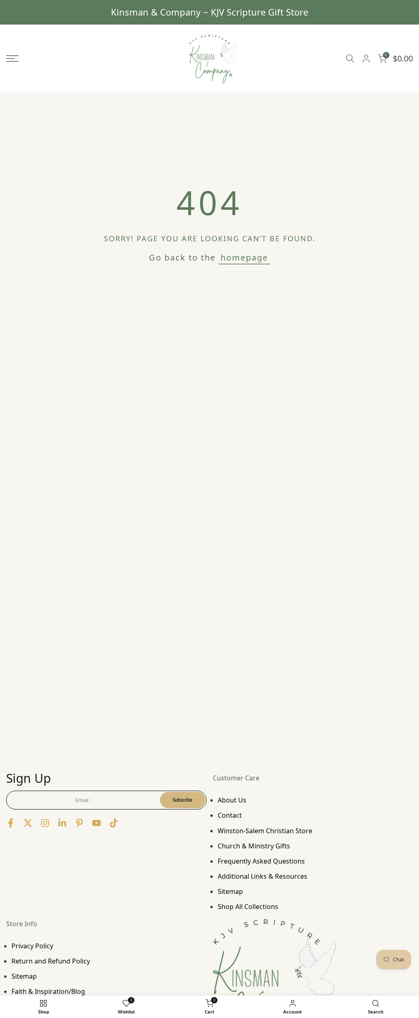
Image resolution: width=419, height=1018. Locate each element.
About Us (232, 800)
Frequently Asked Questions (261, 861)
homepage (244, 257)
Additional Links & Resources (262, 876)
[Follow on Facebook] (10, 823)
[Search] (350, 58)
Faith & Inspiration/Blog (48, 991)
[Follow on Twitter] (27, 823)
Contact (230, 815)
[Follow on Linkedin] (62, 823)
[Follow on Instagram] (45, 823)
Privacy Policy (32, 945)
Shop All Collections (248, 906)
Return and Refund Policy (50, 961)
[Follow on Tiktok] (113, 823)
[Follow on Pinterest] (79, 823)
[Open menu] (69, 58)
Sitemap (230, 891)
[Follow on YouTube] (96, 823)
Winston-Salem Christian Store (265, 830)
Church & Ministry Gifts (254, 845)
